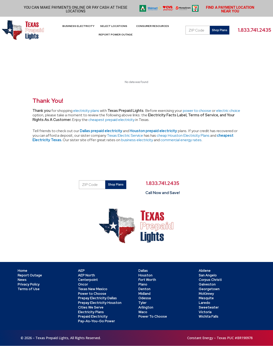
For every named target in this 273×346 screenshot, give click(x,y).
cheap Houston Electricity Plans (183, 135)
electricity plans (86, 110)
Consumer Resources (152, 26)
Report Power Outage (116, 34)
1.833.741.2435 (254, 30)
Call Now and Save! (162, 192)
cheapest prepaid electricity (111, 119)
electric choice (228, 110)
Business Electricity (78, 26)
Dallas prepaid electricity (101, 130)
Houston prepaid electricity (153, 130)
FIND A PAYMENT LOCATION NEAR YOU (230, 9)
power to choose (197, 110)
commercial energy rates (181, 139)
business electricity (137, 139)
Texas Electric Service (125, 135)
